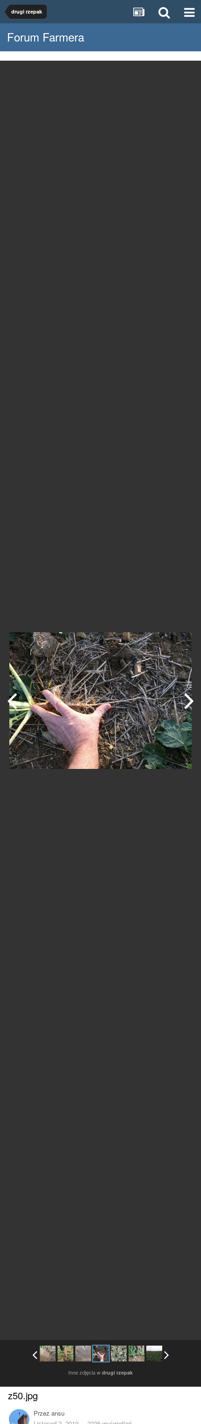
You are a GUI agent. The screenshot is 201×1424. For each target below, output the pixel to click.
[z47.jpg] (12, 700)
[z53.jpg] (136, 1353)
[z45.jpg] (48, 1353)
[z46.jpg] (65, 1353)
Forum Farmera (45, 36)
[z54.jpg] (154, 1353)
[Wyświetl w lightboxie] (184, 75)
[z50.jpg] (101, 1353)
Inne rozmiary (146, 74)
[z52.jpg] (189, 700)
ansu (58, 1413)
